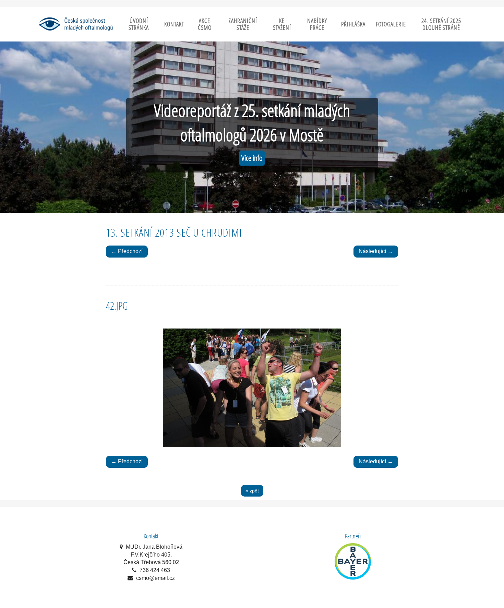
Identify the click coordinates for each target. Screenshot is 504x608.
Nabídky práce (317, 24)
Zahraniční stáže (243, 24)
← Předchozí (127, 251)
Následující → (376, 251)
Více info (252, 158)
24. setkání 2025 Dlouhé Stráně (441, 24)
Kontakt (174, 24)
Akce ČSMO (205, 24)
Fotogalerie (391, 24)
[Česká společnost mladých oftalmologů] (75, 24)
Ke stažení (282, 24)
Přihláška (353, 24)
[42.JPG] (252, 388)
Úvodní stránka (139, 24)
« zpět (252, 490)
